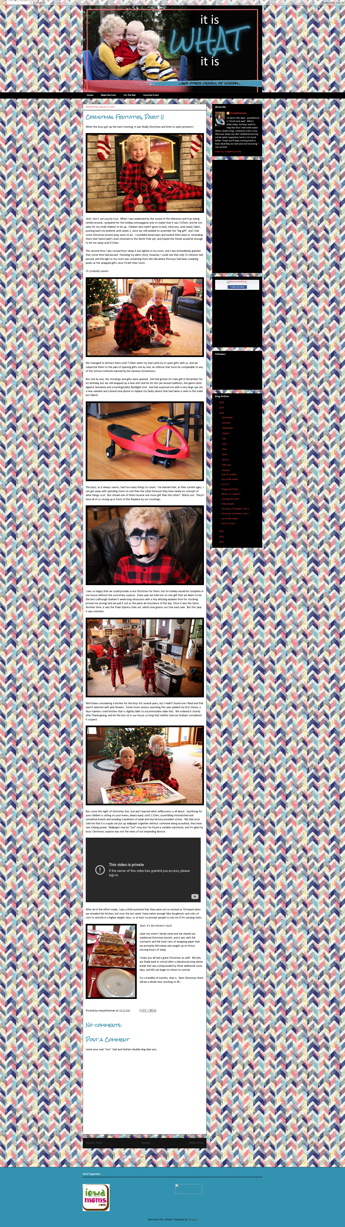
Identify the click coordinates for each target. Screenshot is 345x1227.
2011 (222, 542)
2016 (222, 402)
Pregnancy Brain (229, 489)
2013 (222, 531)
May (224, 449)
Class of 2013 (228, 523)
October (226, 423)
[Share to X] (148, 1010)
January (226, 470)
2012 (222, 536)
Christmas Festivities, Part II (235, 509)
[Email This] (141, 1010)
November (227, 417)
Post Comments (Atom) (153, 1156)
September (228, 428)
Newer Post (94, 1143)
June (224, 444)
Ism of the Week (229, 479)
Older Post (196, 1143)
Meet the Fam (108, 95)
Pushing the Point (230, 499)
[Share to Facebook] (151, 1010)
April (224, 454)
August (226, 433)
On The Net (130, 95)
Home (90, 95)
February (227, 465)
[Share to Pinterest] (155, 1010)
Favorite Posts (151, 95)
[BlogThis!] (144, 1010)
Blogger (192, 1219)
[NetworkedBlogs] (237, 281)
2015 (222, 407)
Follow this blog (237, 287)
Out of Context (228, 474)
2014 (222, 413)
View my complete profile (228, 151)
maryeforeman (238, 113)
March (225, 460)
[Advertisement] (229, 215)
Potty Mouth (227, 504)
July (224, 438)
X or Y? (225, 484)
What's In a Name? (230, 494)
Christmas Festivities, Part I (235, 513)
